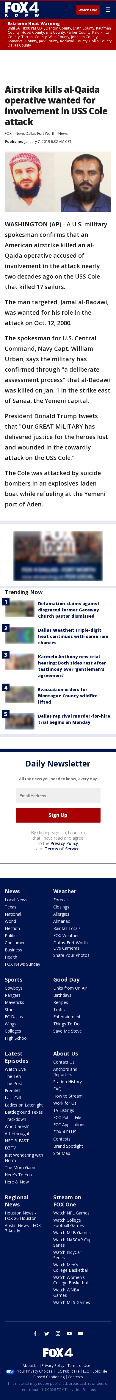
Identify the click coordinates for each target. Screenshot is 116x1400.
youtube (69, 1333)
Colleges (13, 1031)
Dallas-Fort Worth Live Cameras (70, 945)
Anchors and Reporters (65, 1071)
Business (13, 950)
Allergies (61, 914)
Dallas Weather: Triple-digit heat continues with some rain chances (73, 636)
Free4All (12, 1090)
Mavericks (14, 1002)
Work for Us (64, 1103)
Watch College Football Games (68, 1222)
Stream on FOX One (67, 1201)
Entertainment (67, 1016)
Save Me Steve (67, 1031)
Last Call (13, 1098)
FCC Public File (67, 1117)
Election (12, 928)
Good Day (66, 979)
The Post (13, 1083)
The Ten (13, 1076)
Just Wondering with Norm (24, 1157)
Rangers (13, 995)
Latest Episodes (16, 1057)
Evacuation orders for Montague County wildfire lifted (68, 696)
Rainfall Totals (67, 928)
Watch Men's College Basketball (71, 1267)
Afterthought (17, 1133)
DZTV (10, 1148)
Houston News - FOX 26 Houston (21, 1215)
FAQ (57, 1089)
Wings (10, 1024)
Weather (64, 891)
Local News (16, 900)
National (13, 914)
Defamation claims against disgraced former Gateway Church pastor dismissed (69, 610)
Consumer (15, 942)
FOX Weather (66, 935)
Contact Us (64, 1062)
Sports (13, 979)
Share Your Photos (71, 955)
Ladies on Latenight (24, 1105)
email (80, 1333)
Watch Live (88, 10)
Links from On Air (70, 988)
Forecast (61, 900)
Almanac (61, 921)
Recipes (60, 1002)
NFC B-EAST (17, 1141)
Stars (10, 1009)
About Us (65, 1053)
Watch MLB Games (72, 1232)
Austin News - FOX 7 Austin (23, 1228)
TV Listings (63, 1110)
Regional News (16, 1201)
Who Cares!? (17, 1126)
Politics (11, 935)
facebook (35, 1333)
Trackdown (15, 1119)
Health (11, 957)
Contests (61, 1139)
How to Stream (68, 1096)
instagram (58, 1333)
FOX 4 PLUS (64, 1132)
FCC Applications (69, 1124)
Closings (61, 907)
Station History (67, 1081)
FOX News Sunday (22, 964)
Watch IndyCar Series (67, 1254)
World (10, 921)
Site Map (61, 1153)
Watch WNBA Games (66, 1292)
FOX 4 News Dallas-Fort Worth (30, 133)
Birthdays (62, 995)
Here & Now (17, 1182)
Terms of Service (62, 849)
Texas (10, 907)
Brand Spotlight (68, 1146)
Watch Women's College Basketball (71, 1279)
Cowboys (14, 988)
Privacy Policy (64, 843)
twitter (46, 1333)
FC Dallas (14, 1016)
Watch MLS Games (71, 1302)
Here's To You (18, 1175)
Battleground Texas (24, 1112)
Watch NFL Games (71, 1213)
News (63, 133)
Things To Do (66, 1024)
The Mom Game (21, 1167)
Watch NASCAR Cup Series (72, 1242)
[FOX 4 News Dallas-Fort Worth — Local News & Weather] (22, 9)
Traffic (59, 1009)
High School (16, 1038)
